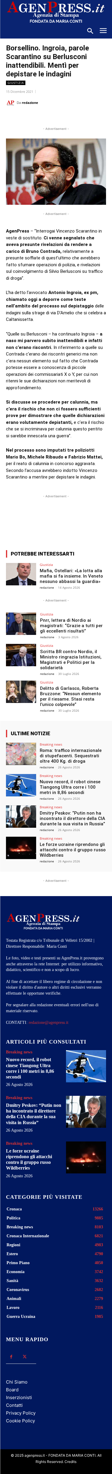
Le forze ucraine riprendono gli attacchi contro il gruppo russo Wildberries (73, 850)
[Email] (72, 118)
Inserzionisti (19, 1397)
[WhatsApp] (58, 118)
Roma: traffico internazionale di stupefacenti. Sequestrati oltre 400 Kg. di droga (71, 756)
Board (12, 1390)
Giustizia (15, 83)
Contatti (14, 1405)
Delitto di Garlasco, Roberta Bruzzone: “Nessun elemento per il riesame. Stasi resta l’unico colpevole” (70, 696)
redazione (30, 102)
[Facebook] (31, 118)
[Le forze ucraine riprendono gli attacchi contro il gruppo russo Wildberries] (21, 848)
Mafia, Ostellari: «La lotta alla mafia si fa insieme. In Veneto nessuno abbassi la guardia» (71, 576)
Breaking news (51, 744)
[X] (44, 118)
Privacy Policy (21, 1413)
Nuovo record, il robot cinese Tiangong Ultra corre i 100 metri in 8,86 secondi (70, 787)
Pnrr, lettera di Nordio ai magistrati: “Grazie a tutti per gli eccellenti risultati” (71, 626)
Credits (70, 1461)
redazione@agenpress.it (48, 1022)
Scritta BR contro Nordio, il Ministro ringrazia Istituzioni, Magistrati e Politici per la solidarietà (71, 659)
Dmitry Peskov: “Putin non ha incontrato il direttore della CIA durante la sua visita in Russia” (72, 818)
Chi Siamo (16, 1382)
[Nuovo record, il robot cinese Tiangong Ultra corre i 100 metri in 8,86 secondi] (21, 785)
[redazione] (11, 102)
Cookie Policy (20, 1421)
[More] (87, 524)
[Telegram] (86, 118)
